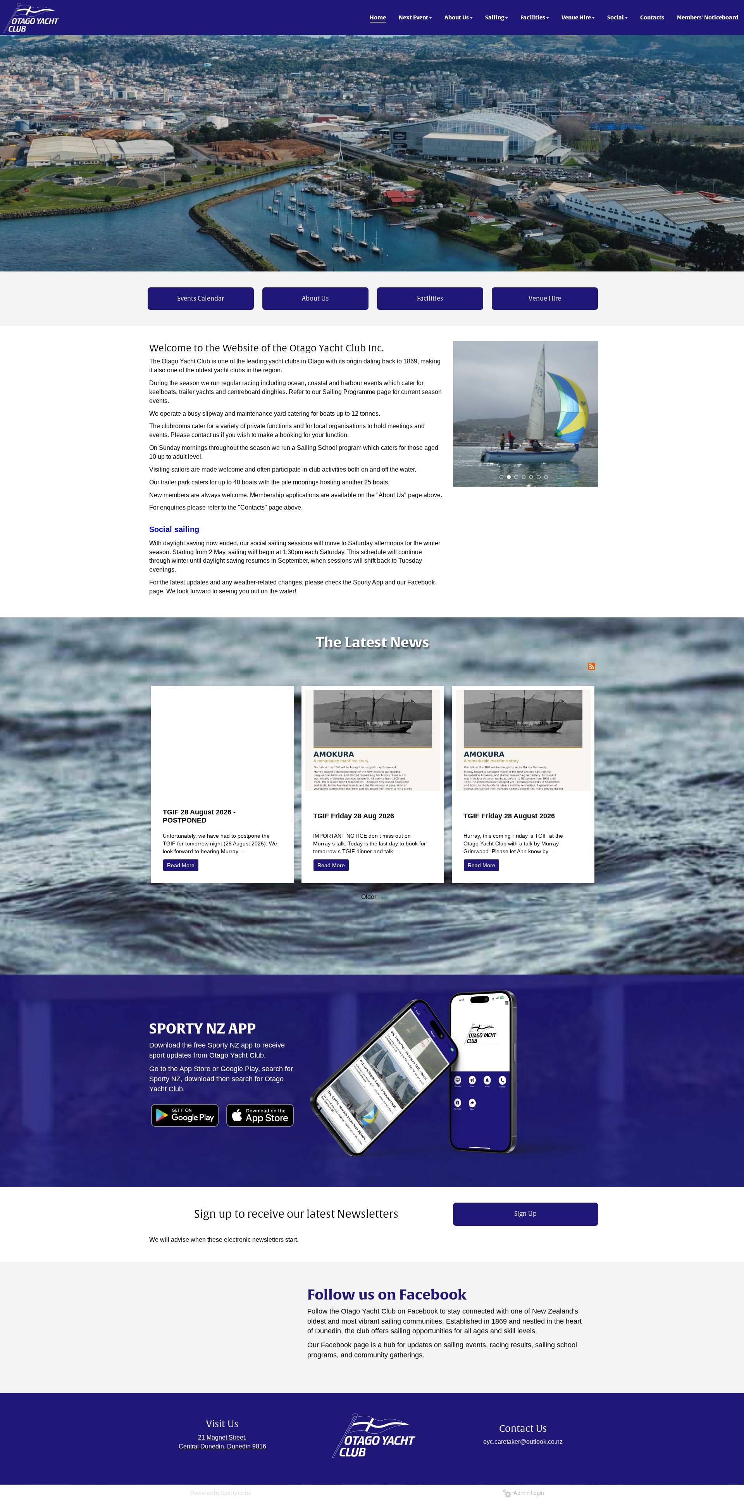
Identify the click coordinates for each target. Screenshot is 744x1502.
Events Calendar (200, 298)
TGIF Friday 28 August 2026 (509, 816)
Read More (181, 865)
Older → (372, 897)
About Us (315, 298)
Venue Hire (545, 298)
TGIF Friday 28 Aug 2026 (353, 816)
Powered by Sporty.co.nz (221, 1493)
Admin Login (527, 1493)
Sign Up (525, 1214)
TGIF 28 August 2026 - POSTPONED (199, 816)
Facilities (430, 298)
